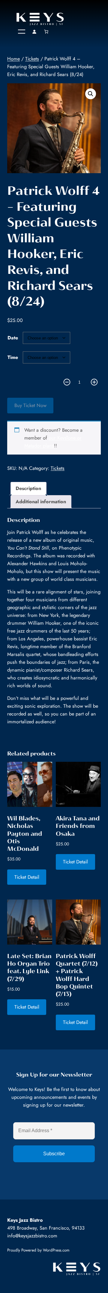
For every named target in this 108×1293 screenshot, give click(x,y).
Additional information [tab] (41, 501)
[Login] (34, 31)
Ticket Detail (26, 877)
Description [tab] (28, 488)
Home (13, 58)
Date (13, 337)
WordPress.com (56, 1250)
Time (13, 357)
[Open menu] (21, 31)
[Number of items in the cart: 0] (46, 31)
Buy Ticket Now (30, 405)
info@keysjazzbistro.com (32, 1235)
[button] (90, 93)
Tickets (32, 58)
